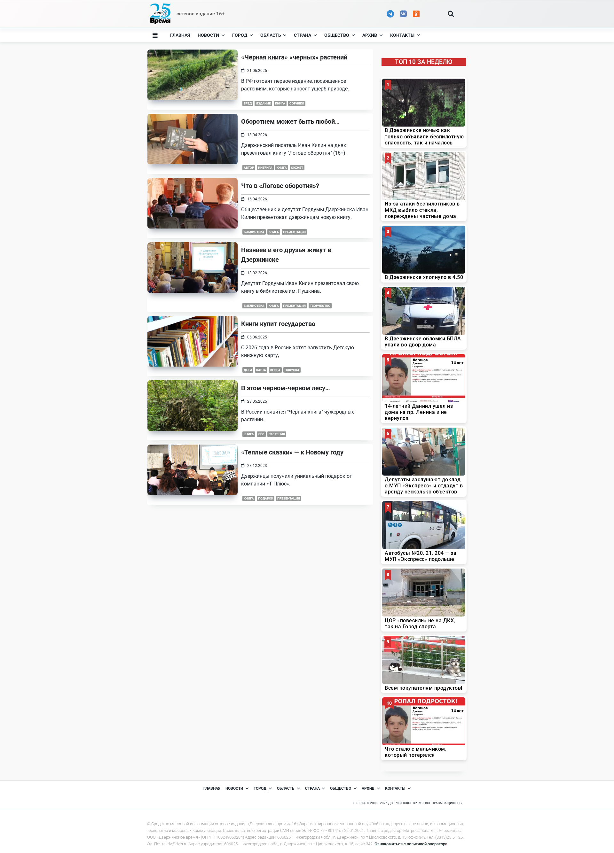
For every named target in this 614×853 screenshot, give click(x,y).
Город (239, 35)
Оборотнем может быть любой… (290, 121)
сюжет (297, 167)
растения (277, 434)
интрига (265, 167)
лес (261, 434)
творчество (320, 305)
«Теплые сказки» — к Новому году (292, 452)
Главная (180, 35)
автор (249, 167)
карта (261, 370)
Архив (369, 35)
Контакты (402, 35)
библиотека (254, 232)
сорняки (296, 103)
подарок (265, 498)
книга (280, 103)
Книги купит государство (278, 324)
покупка (292, 370)
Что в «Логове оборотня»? (280, 186)
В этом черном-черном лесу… (285, 388)
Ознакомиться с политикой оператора (410, 843)
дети (248, 370)
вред (248, 103)
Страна (302, 35)
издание (263, 103)
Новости (208, 35)
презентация (294, 232)
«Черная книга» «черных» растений (294, 57)
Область (270, 35)
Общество (336, 35)
